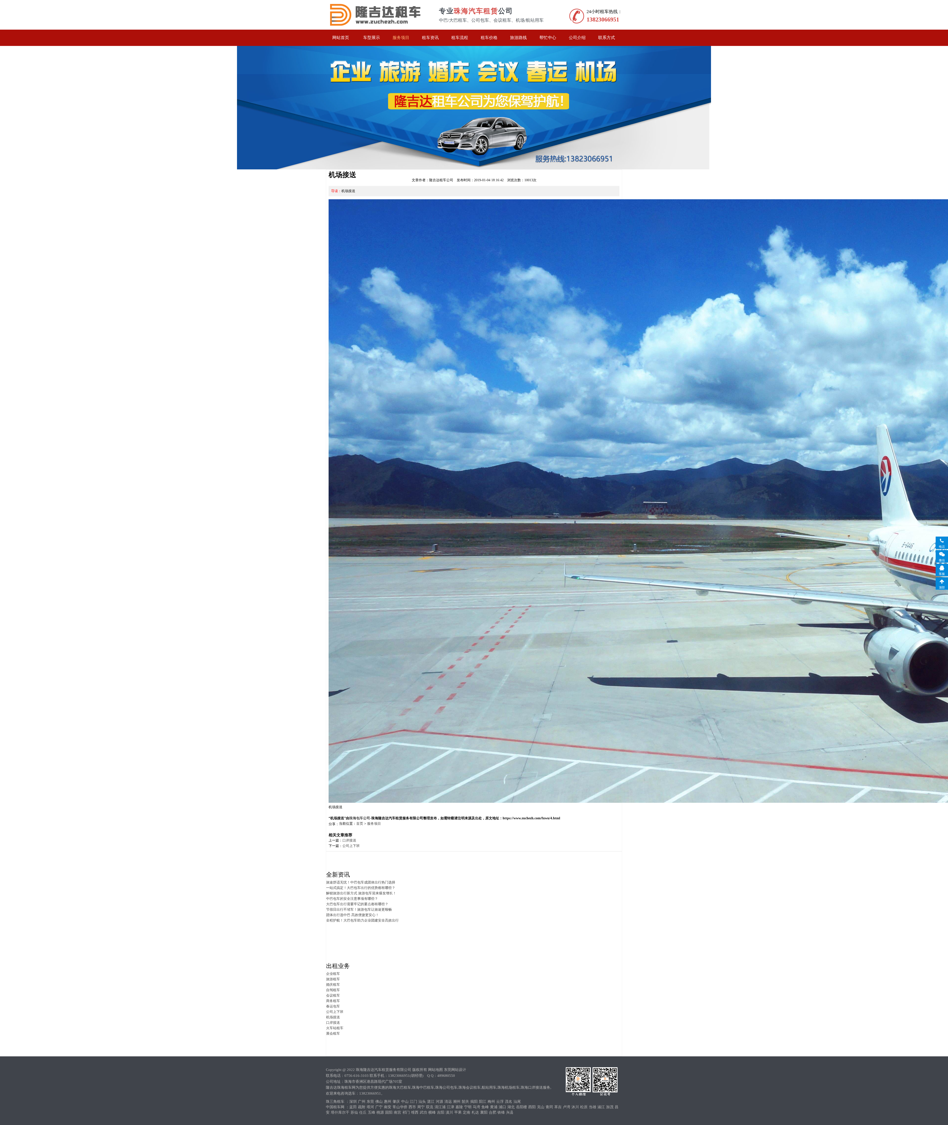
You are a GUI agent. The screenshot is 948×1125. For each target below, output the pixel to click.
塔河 (370, 1107)
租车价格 (489, 37)
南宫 (397, 1112)
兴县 (510, 1112)
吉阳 (440, 1112)
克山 (540, 1107)
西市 (412, 1107)
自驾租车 (333, 990)
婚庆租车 (333, 984)
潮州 (456, 1102)
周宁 (421, 1107)
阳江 (482, 1102)
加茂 (609, 1107)
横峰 (432, 1112)
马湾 (476, 1107)
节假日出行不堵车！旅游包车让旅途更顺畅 (359, 909)
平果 (458, 1112)
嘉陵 (459, 1107)
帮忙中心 (547, 37)
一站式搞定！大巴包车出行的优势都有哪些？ (360, 888)
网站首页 (340, 37)
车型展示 (371, 37)
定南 (466, 1112)
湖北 (511, 1107)
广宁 (379, 1107)
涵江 (601, 1107)
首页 (359, 823)
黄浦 (493, 1107)
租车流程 (459, 37)
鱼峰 (485, 1107)
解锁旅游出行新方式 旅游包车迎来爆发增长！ (361, 893)
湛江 (430, 1102)
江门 (413, 1102)
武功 (423, 1112)
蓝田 (353, 1107)
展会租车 (333, 1033)
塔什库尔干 (340, 1112)
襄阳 (484, 1112)
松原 (584, 1107)
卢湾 (566, 1107)
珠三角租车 (335, 1102)
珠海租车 (375, 15)
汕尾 (517, 1102)
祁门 (406, 1112)
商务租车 (333, 1001)
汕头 (422, 1102)
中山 (405, 1102)
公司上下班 (351, 846)
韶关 (465, 1102)
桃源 (380, 1112)
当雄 (592, 1107)
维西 (414, 1112)
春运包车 (333, 1006)
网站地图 (435, 1070)
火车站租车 (334, 1028)
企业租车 (333, 974)
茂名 (508, 1102)
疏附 (361, 1107)
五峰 (371, 1112)
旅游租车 (333, 979)
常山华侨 (400, 1107)
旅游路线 (518, 37)
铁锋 (501, 1112)
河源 (439, 1102)
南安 (387, 1107)
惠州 (387, 1102)
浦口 (502, 1107)
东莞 (370, 1102)
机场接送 (333, 1017)
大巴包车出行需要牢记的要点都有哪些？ (357, 904)
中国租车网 (335, 1107)
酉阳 (532, 1107)
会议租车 (333, 995)
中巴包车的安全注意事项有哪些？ (352, 899)
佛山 (379, 1102)
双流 (429, 1107)
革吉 (558, 1107)
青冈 (549, 1107)
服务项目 (401, 37)
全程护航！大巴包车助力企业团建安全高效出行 (362, 920)
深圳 (353, 1102)
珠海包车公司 (359, 818)
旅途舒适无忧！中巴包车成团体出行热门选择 (360, 882)
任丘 (363, 1112)
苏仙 (354, 1112)
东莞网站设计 (455, 1070)
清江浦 (440, 1107)
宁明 (468, 1107)
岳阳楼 (521, 1107)
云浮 (500, 1102)
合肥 (492, 1112)
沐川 (575, 1107)
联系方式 (606, 37)
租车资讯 (430, 37)
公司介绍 (577, 37)
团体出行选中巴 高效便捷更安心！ (352, 915)
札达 (475, 1112)
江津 (450, 1107)
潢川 (449, 1112)
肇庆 (396, 1102)
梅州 (491, 1102)
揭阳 (474, 1102)
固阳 (389, 1112)
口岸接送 (349, 840)
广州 (361, 1102)
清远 (448, 1102)
